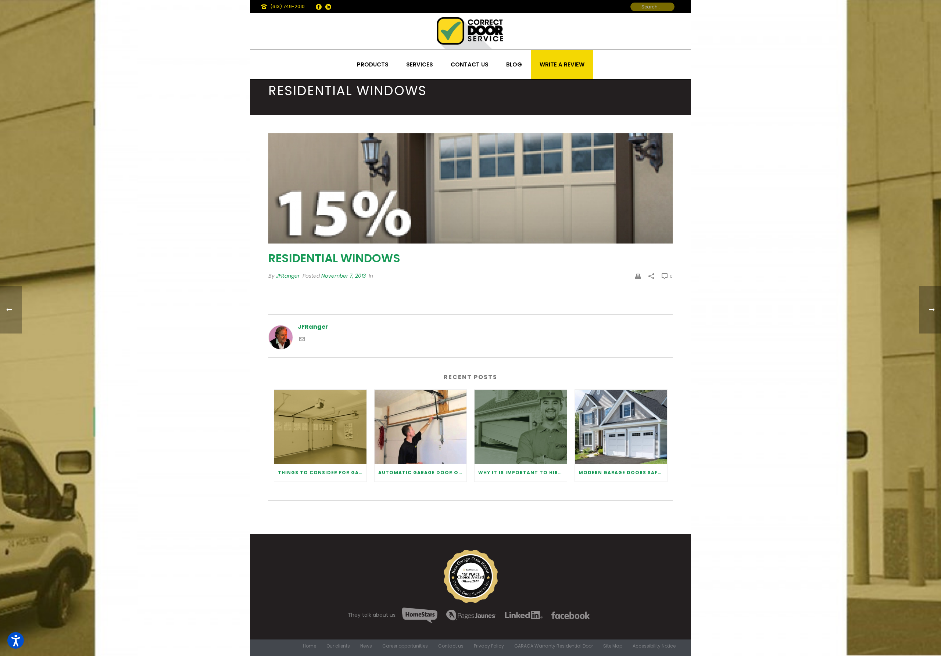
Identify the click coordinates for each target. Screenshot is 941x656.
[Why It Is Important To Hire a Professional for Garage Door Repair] (521, 427)
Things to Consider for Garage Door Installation (322, 472)
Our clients (338, 646)
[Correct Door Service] (470, 31)
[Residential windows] (470, 188)
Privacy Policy (489, 646)
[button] (15, 640)
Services (419, 64)
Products (373, 64)
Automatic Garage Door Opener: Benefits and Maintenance (422, 472)
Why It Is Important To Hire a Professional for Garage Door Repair (522, 472)
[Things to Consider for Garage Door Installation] (320, 427)
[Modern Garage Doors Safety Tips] (621, 427)
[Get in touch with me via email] (302, 340)
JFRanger (288, 276)
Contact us (470, 64)
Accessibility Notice (654, 646)
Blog (514, 64)
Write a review (562, 64)
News (366, 646)
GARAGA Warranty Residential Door (553, 646)
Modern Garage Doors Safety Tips (623, 472)
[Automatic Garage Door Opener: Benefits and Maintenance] (421, 427)
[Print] (638, 276)
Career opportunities (405, 646)
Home (309, 646)
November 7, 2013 (343, 276)
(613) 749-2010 (287, 6)
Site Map (612, 646)
